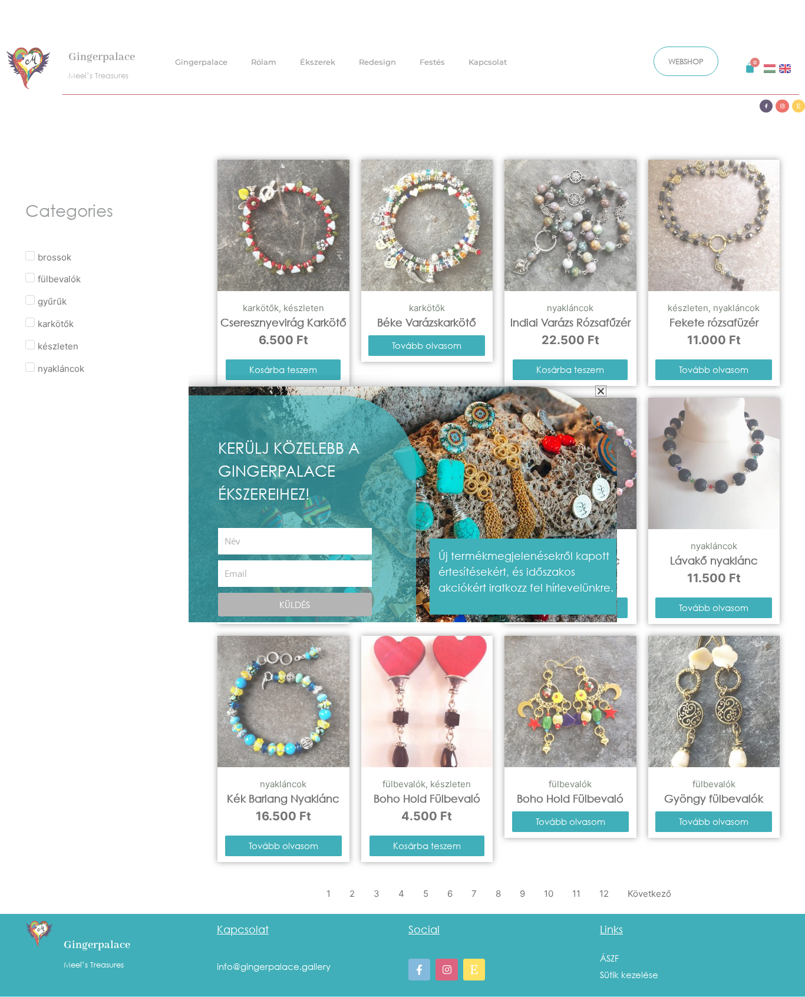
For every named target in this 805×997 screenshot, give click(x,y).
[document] (402, 498)
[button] (600, 391)
